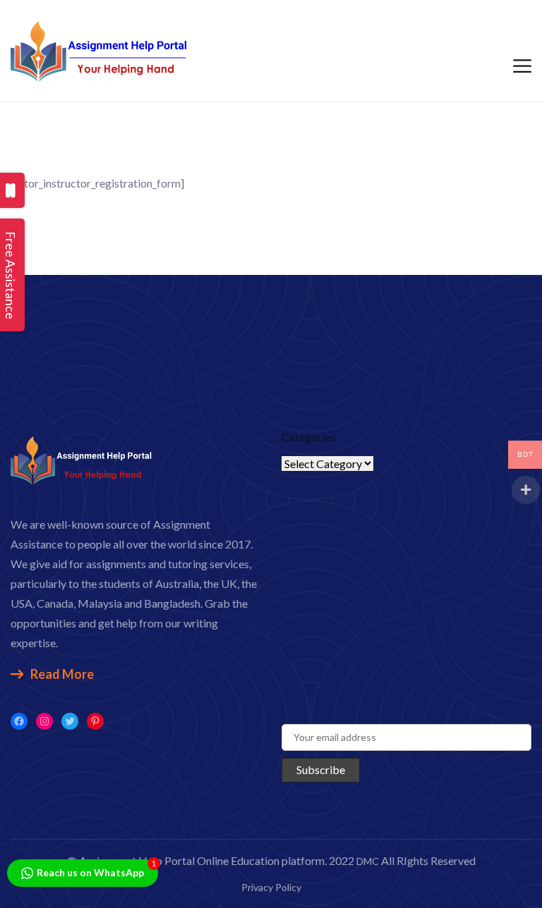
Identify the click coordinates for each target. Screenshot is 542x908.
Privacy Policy (271, 887)
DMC (367, 861)
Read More (62, 674)
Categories (308, 436)
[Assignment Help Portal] (99, 49)
